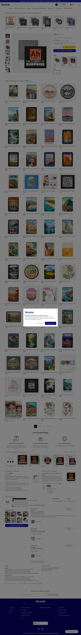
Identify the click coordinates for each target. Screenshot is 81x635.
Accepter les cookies (50, 323)
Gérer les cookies (39, 323)
